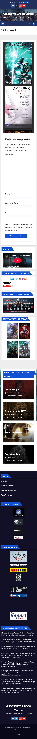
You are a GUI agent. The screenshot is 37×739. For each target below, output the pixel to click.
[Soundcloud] (25, 279)
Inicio (18, 734)
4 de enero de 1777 (15, 411)
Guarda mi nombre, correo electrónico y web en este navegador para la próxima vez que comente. (18, 227)
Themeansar (18, 730)
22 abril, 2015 (11, 436)
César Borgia (12, 389)
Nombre (8, 194)
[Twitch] (22, 279)
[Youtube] (20, 279)
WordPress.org (6, 495)
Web (6, 212)
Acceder (4, 481)
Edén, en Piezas (13, 432)
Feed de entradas (7, 486)
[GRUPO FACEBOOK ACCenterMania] (14, 279)
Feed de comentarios (8, 490)
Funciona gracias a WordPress (13, 727)
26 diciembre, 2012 (13, 414)
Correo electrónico (12, 203)
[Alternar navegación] (16, 23)
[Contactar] (11, 279)
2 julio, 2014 (11, 457)
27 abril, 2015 (11, 393)
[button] (30, 24)
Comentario (9, 154)
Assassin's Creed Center (18, 14)
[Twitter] (17, 279)
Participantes (12, 454)
